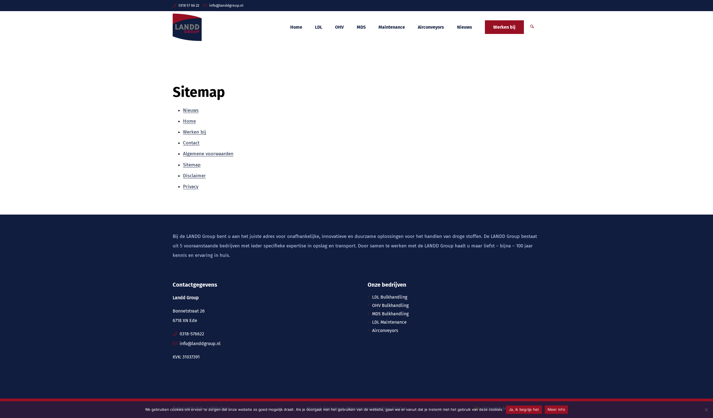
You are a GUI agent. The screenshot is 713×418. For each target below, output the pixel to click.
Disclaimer (194, 176)
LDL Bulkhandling (389, 297)
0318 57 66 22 (189, 5)
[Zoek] (532, 27)
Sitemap (192, 165)
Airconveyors (385, 330)
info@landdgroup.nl (226, 5)
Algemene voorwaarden (208, 154)
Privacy (190, 187)
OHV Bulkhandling (390, 305)
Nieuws (191, 110)
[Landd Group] (187, 27)
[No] (706, 409)
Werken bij (194, 132)
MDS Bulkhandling (390, 313)
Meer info (556, 409)
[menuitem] (296, 27)
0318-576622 (192, 333)
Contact (191, 143)
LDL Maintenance (389, 322)
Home (189, 121)
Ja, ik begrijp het (524, 409)
